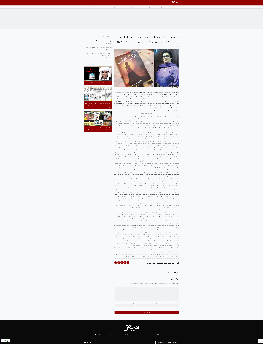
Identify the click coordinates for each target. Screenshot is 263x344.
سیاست (149, 7)
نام (134, 303)
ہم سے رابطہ (170, 7)
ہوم (177, 7)
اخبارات (162, 7)
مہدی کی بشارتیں (112, 7)
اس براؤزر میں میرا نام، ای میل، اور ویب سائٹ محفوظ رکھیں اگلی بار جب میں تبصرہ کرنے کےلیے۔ (150, 309)
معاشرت (143, 7)
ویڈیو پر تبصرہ (124, 7)
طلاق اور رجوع (134, 7)
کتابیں (155, 7)
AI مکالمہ (102, 7)
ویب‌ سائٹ (176, 303)
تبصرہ (176, 286)
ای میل (155, 303)
